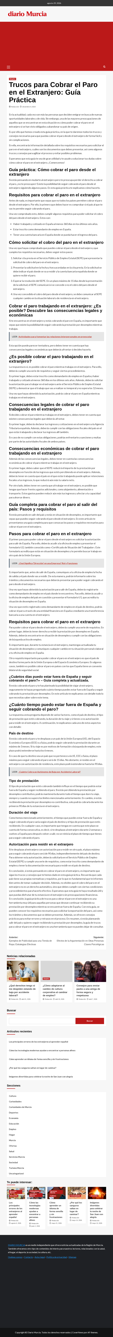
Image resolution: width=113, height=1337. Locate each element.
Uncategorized (16, 1173)
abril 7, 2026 (93, 999)
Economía (13, 1118)
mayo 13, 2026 (97, 1223)
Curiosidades (15, 1101)
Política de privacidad (56, 1257)
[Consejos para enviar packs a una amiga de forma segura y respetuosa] (90, 971)
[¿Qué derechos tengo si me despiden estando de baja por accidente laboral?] (23, 971)
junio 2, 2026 (35, 1226)
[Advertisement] (56, 42)
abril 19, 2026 (59, 999)
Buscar (11, 1010)
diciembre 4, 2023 (29, 107)
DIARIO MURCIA (16, 1245)
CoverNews (77, 1332)
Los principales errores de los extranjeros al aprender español (38, 1041)
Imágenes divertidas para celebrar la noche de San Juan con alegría (41, 1076)
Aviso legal (40, 1257)
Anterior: (30, 941)
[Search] (104, 66)
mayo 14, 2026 (77, 1220)
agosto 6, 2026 (16, 1223)
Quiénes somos (15, 1257)
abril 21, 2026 (25, 999)
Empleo (12, 79)
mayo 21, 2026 (57, 1223)
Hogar (12, 1134)
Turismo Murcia (16, 1168)
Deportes (13, 1112)
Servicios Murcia (17, 1157)
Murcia (12, 1140)
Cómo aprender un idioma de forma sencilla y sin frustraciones (39, 1059)
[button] (9, 66)
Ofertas (13, 1146)
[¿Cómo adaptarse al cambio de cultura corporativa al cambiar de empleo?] (56, 971)
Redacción (15, 107)
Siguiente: (80, 941)
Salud (11, 1151)
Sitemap (72, 1257)
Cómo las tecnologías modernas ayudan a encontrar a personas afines (42, 1050)
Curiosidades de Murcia (20, 1107)
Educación (14, 1123)
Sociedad (13, 1162)
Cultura (12, 1096)
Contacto (28, 1257)
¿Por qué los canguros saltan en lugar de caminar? (32, 1068)
